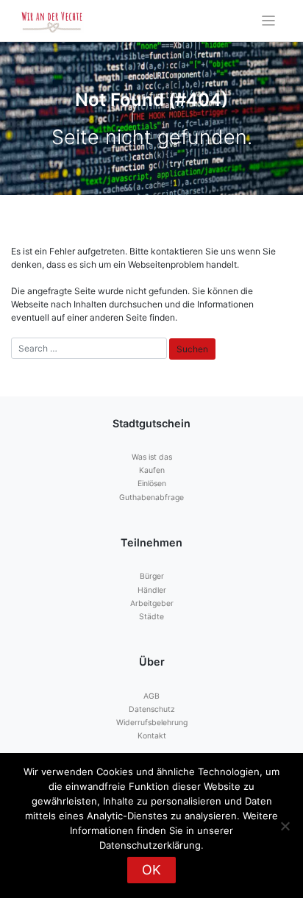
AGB (151, 696)
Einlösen (152, 483)
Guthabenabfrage (151, 497)
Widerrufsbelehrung (152, 722)
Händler (152, 590)
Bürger (152, 576)
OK (151, 869)
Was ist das (152, 457)
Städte (151, 616)
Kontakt (152, 736)
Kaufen (152, 470)
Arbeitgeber (152, 603)
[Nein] (284, 826)
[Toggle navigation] (269, 21)
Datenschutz (152, 709)
